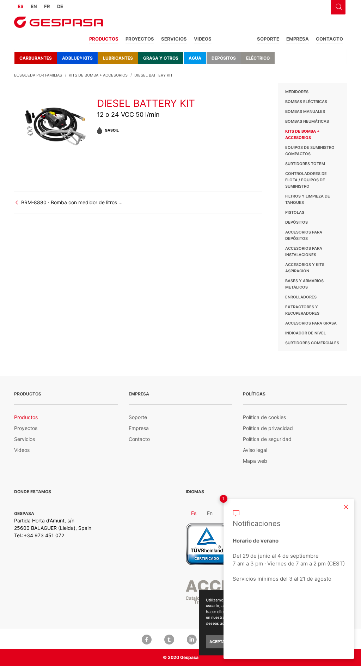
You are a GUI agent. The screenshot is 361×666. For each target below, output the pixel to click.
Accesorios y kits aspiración (304, 267)
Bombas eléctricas (306, 101)
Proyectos (140, 39)
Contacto (329, 39)
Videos (203, 39)
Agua (195, 58)
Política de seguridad (267, 439)
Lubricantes (118, 58)
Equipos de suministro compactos (310, 150)
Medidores (296, 91)
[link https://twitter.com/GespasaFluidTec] (169, 639)
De (60, 6)
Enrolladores (301, 297)
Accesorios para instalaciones (303, 251)
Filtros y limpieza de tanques (307, 199)
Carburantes (35, 58)
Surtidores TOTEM (305, 163)
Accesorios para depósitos (303, 235)
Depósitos (224, 58)
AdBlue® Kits (77, 58)
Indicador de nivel (305, 333)
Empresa (297, 39)
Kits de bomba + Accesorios (302, 134)
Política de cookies (264, 417)
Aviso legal (255, 450)
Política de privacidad (268, 428)
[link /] (58, 24)
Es (21, 6)
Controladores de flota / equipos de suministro (306, 180)
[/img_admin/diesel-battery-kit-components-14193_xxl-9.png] (55, 124)
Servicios (174, 39)
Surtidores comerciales (312, 342)
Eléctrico (258, 58)
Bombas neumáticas (307, 121)
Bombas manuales (305, 111)
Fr (47, 6)
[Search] (338, 6)
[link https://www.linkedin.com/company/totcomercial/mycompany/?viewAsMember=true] (191, 639)
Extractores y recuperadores (302, 310)
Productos (103, 39)
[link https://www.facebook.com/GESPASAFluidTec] (146, 639)
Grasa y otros (160, 58)
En (34, 6)
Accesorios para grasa (311, 323)
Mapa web (255, 461)
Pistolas (294, 212)
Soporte (268, 39)
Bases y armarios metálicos (304, 284)
